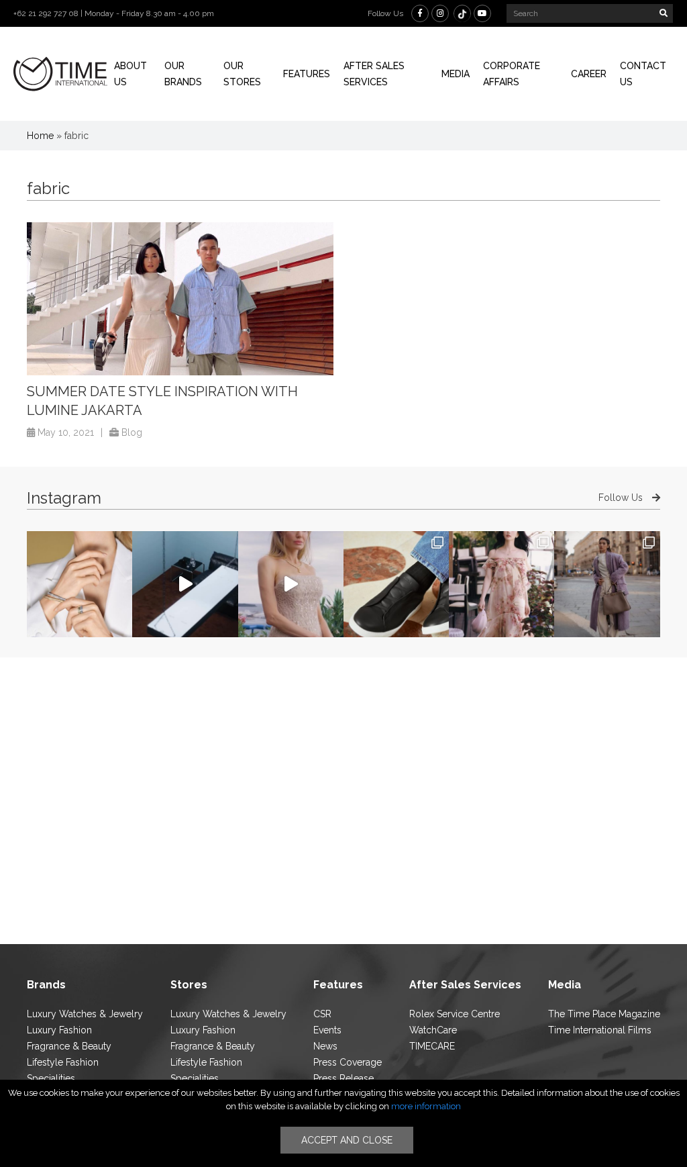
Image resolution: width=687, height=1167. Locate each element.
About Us (130, 73)
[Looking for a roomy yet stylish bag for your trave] (606, 584)
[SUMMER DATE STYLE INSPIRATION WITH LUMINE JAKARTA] (180, 299)
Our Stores (242, 73)
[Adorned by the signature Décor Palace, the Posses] (79, 584)
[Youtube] (482, 13)
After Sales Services (374, 73)
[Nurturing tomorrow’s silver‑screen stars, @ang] (291, 584)
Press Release (343, 1078)
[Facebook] (420, 13)
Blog (131, 432)
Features (306, 73)
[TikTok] (462, 13)
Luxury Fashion (59, 1030)
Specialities (51, 1078)
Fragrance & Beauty (69, 1046)
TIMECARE (432, 1046)
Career (588, 73)
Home (40, 135)
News (325, 1046)
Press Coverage (347, 1062)
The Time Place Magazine (604, 1014)
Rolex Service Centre (454, 1014)
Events (327, 1030)
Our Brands (183, 73)
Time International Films (599, 1030)
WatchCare (433, 1030)
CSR (322, 1014)
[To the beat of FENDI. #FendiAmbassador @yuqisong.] (184, 584)
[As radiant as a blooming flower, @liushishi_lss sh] (501, 584)
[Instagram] (440, 13)
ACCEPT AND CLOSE (346, 1140)
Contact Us (643, 73)
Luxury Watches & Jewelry (85, 1014)
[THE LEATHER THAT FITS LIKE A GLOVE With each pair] (396, 584)
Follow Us (621, 497)
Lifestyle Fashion (63, 1062)
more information (426, 1106)
